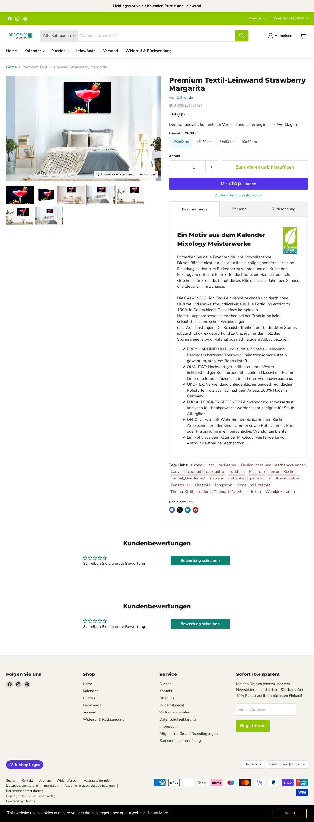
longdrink (223, 485)
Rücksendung (283, 209)
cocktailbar (215, 471)
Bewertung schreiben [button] (200, 560)
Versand (110, 51)
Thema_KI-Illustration (189, 491)
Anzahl (174, 156)
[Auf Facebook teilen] (172, 510)
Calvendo (184, 97)
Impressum (168, 726)
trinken (254, 491)
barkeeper (227, 465)
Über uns (166, 698)
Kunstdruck (180, 485)
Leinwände (86, 51)
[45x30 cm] (205, 147)
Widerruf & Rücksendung (148, 51)
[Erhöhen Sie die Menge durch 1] (212, 167)
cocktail (194, 471)
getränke (236, 478)
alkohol (197, 465)
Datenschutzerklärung (177, 719)
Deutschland (289, 18)
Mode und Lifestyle (253, 485)
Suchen (165, 683)
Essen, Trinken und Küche (271, 471)
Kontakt (165, 690)
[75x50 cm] (227, 147)
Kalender (33, 51)
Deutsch (255, 18)
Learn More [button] (158, 813)
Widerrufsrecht (171, 705)
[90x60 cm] (250, 147)
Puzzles (58, 51)
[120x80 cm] (181, 147)
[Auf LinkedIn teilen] (188, 510)
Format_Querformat (188, 478)
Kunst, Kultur (288, 478)
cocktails (237, 471)
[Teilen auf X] (180, 510)
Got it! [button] (290, 813)
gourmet (256, 478)
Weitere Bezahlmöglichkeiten (238, 195)
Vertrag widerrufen (174, 712)
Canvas (176, 471)
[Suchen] (241, 35)
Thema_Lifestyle (229, 491)
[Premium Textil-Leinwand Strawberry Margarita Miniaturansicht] (20, 195)
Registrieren (253, 726)
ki (270, 478)
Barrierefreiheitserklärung (180, 740)
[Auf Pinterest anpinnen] (195, 510)
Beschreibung (194, 209)
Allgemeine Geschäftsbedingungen (188, 733)
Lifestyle (202, 485)
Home (11, 51)
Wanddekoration (280, 491)
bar (211, 465)
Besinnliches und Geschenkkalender (273, 465)
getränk (217, 478)
